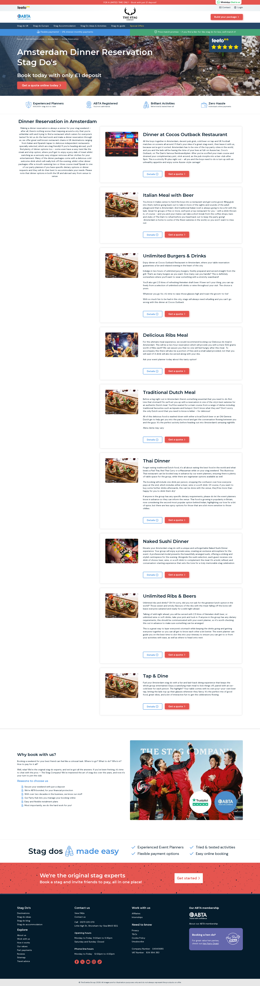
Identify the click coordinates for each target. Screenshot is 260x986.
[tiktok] (100, 962)
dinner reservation (39, 128)
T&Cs (134, 934)
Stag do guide (118, 25)
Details (151, 174)
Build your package (225, 16)
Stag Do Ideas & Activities (93, 25)
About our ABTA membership (203, 923)
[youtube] (89, 962)
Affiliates (136, 913)
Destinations (23, 913)
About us (21, 935)
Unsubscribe (138, 941)
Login (240, 7)
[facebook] (77, 962)
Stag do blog (23, 920)
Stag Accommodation (65, 25)
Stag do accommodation (29, 924)
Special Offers (137, 25)
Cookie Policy (138, 938)
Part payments (24, 950)
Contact (226, 7)
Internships (137, 917)
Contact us (80, 917)
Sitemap (21, 957)
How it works (23, 942)
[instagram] (94, 962)
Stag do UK (22, 25)
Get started (187, 878)
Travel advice (23, 961)
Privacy (135, 930)
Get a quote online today (40, 85)
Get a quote (175, 174)
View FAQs (79, 913)
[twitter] (83, 962)
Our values (22, 946)
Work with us (23, 938)
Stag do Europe (41, 25)
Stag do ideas (24, 917)
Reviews (21, 954)
